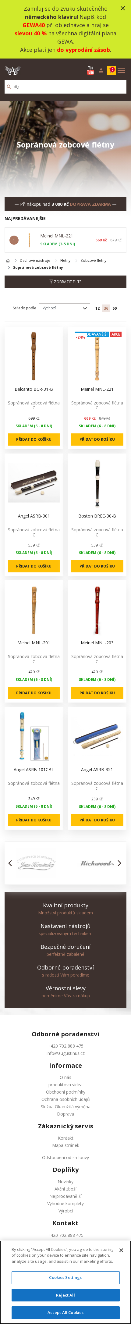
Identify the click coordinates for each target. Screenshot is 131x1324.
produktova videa (65, 1084)
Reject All (65, 1295)
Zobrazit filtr (67, 281)
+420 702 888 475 (65, 1046)
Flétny (65, 261)
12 (97, 308)
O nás (65, 1077)
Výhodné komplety (65, 1203)
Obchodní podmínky (65, 1092)
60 (114, 308)
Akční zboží (65, 1189)
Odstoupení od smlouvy (65, 1157)
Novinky (65, 1181)
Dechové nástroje (35, 261)
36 (106, 308)
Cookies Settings (65, 1277)
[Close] (121, 1250)
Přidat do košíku (33, 439)
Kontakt (65, 1138)
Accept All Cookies (65, 1312)
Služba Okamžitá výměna (65, 1106)
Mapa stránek (65, 1145)
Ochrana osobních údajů (65, 1099)
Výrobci (65, 1211)
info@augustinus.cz (66, 1053)
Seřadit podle (24, 308)
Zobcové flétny (93, 261)
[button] (12, 863)
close (122, 8)
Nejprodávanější (65, 1196)
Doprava (65, 1114)
